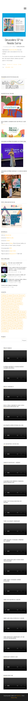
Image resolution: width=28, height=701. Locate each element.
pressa (20, 320)
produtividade (4, 322)
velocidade (20, 328)
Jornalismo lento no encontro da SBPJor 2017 (17, 274)
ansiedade (10, 295)
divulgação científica (16, 312)
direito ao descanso (6, 309)
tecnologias (4, 328)
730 (18, 276)
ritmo (14, 322)
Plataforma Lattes (10, 238)
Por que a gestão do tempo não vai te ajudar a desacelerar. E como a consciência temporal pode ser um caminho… (17, 269)
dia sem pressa (11, 306)
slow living (8, 325)
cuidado (3, 301)
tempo (9, 328)
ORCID (10, 248)
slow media (14, 325)
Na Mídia (19, 64)
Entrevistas (15, 64)
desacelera (7, 67)
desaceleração (19, 303)
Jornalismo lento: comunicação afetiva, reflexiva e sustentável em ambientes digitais (17, 280)
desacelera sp (11, 303)
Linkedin (8, 240)
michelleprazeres (21, 46)
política (15, 320)
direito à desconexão (6, 312)
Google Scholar (13, 251)
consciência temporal (18, 298)
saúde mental (19, 322)
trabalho (14, 328)
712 (11, 287)
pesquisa (15, 317)
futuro (3, 314)
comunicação (9, 298)
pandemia (9, 317)
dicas (17, 306)
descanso (4, 306)
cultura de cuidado (10, 301)
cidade (3, 298)
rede (10, 322)
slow (12, 67)
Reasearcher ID (13, 253)
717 (18, 282)
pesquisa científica (22, 317)
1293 (17, 264)
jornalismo (8, 314)
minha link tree (8, 235)
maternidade (22, 314)
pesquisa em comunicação (7, 320)
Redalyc (11, 243)
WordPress (18, 695)
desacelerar (4, 303)
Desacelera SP (9, 64)
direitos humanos (15, 309)
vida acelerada (5, 331)
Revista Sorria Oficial (13, 49)
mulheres (4, 317)
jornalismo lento (15, 314)
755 (19, 272)
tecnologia (20, 325)
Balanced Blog (14, 697)
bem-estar (16, 295)
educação (23, 312)
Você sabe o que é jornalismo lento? (15, 263)
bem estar (22, 295)
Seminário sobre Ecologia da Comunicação (9, 285)
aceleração (4, 295)
